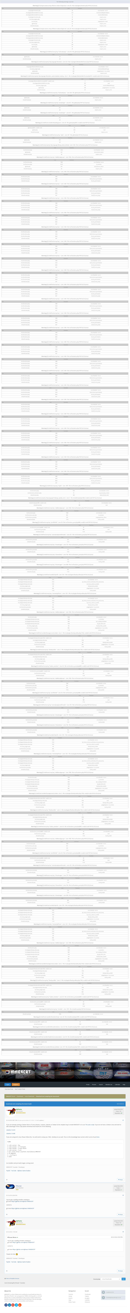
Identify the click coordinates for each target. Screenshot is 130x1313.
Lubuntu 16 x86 (10, 1133)
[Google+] (13, 1305)
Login (7, 1084)
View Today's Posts (20, 1089)
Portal (87, 1084)
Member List (109, 1084)
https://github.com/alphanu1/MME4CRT (22, 1208)
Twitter (87, 1296)
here (98, 1137)
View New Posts (9, 1089)
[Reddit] (19, 1305)
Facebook (87, 1294)
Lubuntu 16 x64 (10, 1130)
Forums (94, 1084)
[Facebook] (6, 1305)
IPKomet (18, 1186)
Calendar (117, 1084)
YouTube (13, 1170)
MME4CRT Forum (10, 1096)
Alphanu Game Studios (23, 1170)
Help (124, 1084)
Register (16, 1084)
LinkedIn (87, 1300)
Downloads (20, 1096)
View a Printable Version (12, 1278)
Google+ (87, 1298)
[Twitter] (16, 1305)
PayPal (8, 1170)
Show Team (72, 1302)
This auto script (89, 1124)
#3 (123, 1231)
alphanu (41, 1120)
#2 (123, 1195)
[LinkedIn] (9, 1305)
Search (101, 1084)
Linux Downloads (29, 1096)
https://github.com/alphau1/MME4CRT (22, 1201)
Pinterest (87, 1302)
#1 (123, 1120)
